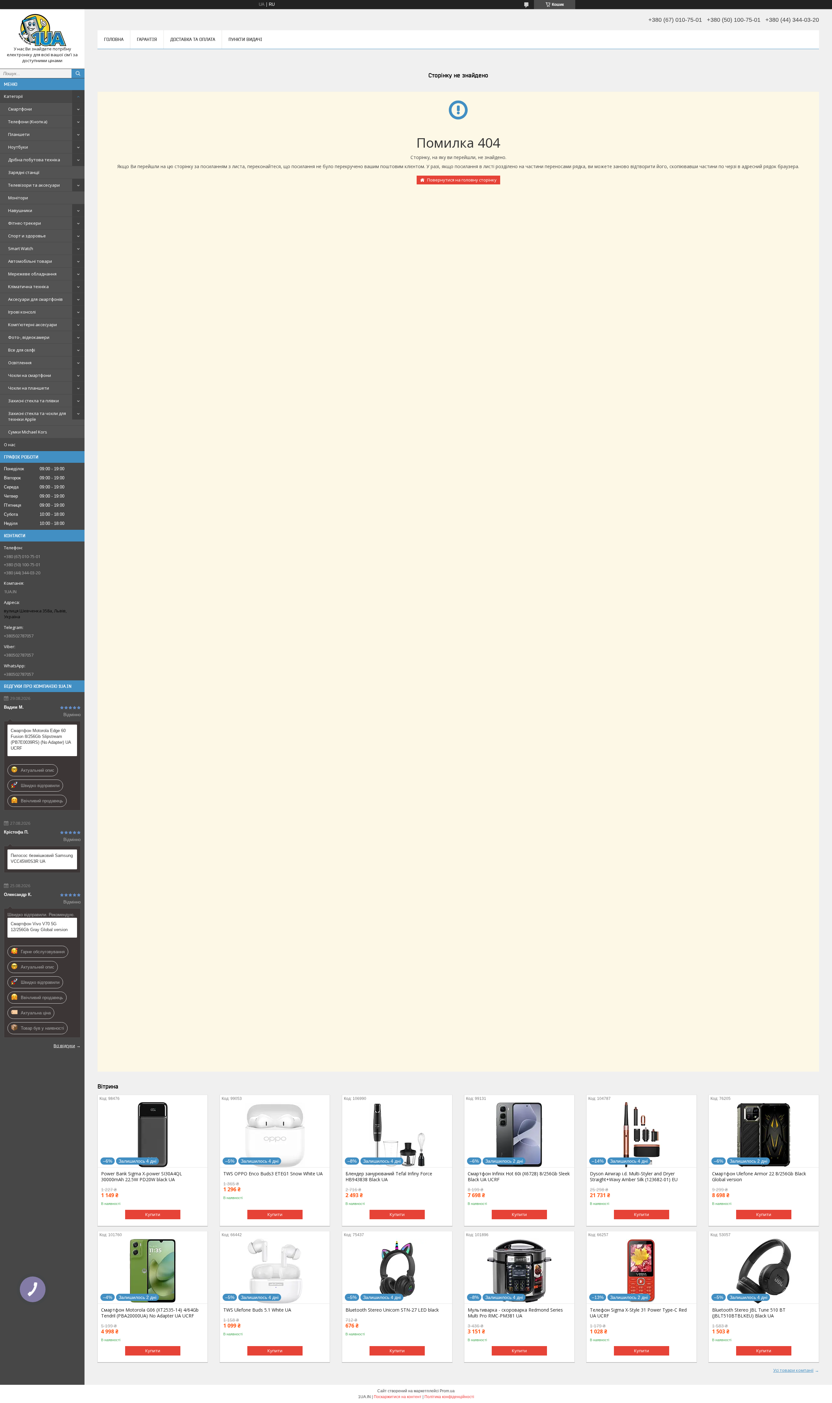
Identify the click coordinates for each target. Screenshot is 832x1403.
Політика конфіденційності (449, 1397)
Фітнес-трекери (24, 223)
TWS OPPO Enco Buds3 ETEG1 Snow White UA (273, 1174)
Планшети (19, 134)
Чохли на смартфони (29, 375)
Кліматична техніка (28, 286)
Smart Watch (20, 248)
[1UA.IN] (42, 30)
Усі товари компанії (793, 1370)
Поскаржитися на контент (398, 1397)
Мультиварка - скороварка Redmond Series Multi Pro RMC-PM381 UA (515, 1313)
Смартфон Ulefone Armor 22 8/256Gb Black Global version (759, 1177)
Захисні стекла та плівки (33, 401)
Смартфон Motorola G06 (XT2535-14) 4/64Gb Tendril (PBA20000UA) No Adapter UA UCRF (150, 1313)
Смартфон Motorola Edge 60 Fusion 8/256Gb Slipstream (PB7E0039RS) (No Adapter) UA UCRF (41, 739)
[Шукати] (78, 73)
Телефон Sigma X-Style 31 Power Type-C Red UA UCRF (638, 1313)
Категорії (13, 96)
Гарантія (147, 39)
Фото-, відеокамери (28, 337)
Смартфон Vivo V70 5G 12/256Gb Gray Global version (39, 926)
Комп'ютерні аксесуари (32, 324)
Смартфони (20, 109)
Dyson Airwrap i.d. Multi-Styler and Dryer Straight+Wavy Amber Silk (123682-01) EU (634, 1177)
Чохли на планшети (28, 388)
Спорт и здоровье (27, 236)
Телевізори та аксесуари (34, 185)
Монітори (18, 198)
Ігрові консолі (22, 312)
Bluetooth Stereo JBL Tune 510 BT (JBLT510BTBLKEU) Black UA (749, 1313)
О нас (9, 445)
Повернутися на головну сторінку (462, 180)
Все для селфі (21, 350)
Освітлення (20, 363)
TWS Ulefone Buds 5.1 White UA (257, 1310)
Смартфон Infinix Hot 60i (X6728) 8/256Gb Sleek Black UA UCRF (519, 1177)
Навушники (20, 210)
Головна (114, 39)
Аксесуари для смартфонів (35, 299)
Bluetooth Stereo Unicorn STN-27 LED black (392, 1310)
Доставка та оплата (192, 39)
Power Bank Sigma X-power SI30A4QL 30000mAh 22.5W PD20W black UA (141, 1177)
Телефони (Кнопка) (27, 122)
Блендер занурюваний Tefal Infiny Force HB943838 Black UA (388, 1177)
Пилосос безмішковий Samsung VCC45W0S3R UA (42, 858)
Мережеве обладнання (32, 274)
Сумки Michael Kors (27, 432)
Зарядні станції (23, 172)
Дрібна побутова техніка (34, 160)
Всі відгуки (64, 1046)
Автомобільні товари (30, 261)
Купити (152, 1214)
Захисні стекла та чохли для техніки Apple (37, 416)
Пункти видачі (245, 39)
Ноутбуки (18, 147)
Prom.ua (447, 1391)
